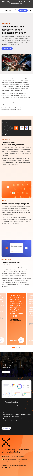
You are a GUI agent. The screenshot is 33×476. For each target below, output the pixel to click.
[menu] (14, 10)
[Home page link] (6, 442)
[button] (16, 319)
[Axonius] (6, 10)
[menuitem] (15, 10)
